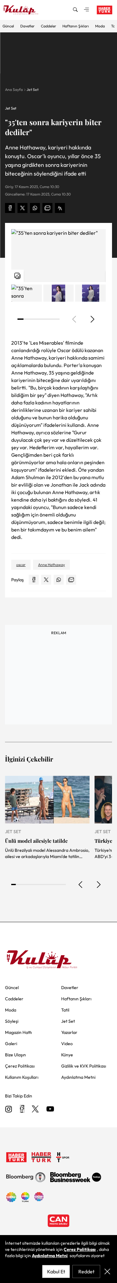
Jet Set (33, 89)
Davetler (27, 26)
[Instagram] (8, 1109)
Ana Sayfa (14, 89)
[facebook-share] (10, 208)
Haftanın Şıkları (75, 26)
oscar (21, 564)
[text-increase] (60, 208)
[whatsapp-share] (35, 208)
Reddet (86, 1271)
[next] (92, 319)
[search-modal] (75, 10)
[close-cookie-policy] (107, 1271)
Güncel (8, 26)
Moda (100, 26)
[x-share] (22, 208)
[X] (35, 1109)
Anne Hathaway (51, 564)
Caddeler (48, 26)
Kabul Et (56, 1271)
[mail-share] (47, 208)
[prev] (80, 884)
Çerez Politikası (80, 1249)
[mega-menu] (86, 10)
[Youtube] (50, 1109)
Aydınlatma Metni (50, 1255)
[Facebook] (22, 1109)
